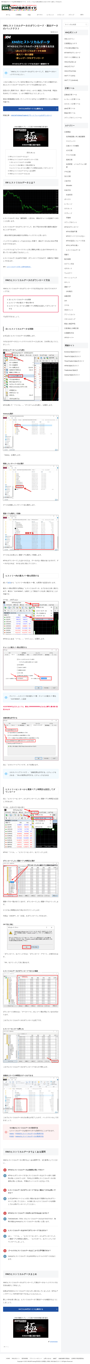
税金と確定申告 (69, 324)
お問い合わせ (47, 1358)
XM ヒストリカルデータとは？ (19, 156)
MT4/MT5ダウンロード (72, 53)
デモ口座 (67, 172)
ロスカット (68, 208)
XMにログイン (69, 39)
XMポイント (68, 310)
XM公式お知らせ (70, 62)
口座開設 (67, 132)
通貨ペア (67, 287)
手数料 (68, 218)
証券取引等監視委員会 (77, 1358)
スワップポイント (70, 222)
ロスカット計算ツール (72, 104)
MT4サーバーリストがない (75, 236)
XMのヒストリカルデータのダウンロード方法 (23, 159)
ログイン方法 (69, 264)
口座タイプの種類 (72, 146)
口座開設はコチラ (70, 43)
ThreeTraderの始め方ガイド (74, 361)
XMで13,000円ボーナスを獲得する (30, 109)
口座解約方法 (69, 333)
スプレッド (68, 213)
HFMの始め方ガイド (71, 366)
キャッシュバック (70, 278)
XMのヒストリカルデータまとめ (19, 173)
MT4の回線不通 (71, 231)
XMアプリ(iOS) (69, 76)
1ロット (67, 282)
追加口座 (69, 159)
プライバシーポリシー (36, 1358)
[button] (86, 24)
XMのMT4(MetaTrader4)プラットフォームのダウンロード (31, 115)
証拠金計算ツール (70, 95)
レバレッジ (68, 204)
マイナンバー (71, 141)
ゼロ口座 (69, 150)
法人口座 (67, 176)
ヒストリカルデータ (73, 250)
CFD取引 (69, 291)
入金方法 (67, 181)
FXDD (11, 1136)
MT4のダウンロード (71, 227)
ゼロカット (68, 268)
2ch (65, 301)
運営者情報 (25, 1358)
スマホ (66, 305)
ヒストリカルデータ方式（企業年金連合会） (19, 266)
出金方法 (67, 190)
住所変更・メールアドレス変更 (76, 165)
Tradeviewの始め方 (71, 370)
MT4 (9, 583)
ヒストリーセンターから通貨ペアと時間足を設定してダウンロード (32, 168)
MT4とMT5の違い (72, 245)
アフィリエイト (69, 314)
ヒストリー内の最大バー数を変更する (23, 165)
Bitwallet (69, 185)
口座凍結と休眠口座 (71, 328)
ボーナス (67, 199)
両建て (66, 254)
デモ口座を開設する (71, 48)
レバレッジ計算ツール (72, 99)
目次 (28, 152)
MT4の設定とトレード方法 (75, 241)
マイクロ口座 (71, 155)
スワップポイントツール (73, 118)
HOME (8, 1358)
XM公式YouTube (70, 71)
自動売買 (67, 296)
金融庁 (55, 1358)
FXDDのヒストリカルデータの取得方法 (29, 1133)
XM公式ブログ (69, 66)
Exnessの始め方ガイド (72, 352)
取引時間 (67, 259)
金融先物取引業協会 (64, 1358)
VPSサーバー (69, 337)
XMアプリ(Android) (71, 80)
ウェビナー (68, 273)
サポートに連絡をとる (72, 57)
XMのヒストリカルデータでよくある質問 (22, 171)
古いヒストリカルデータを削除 (21, 162)
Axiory (11, 1133)
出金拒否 (69, 195)
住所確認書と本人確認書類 (75, 136)
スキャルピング (69, 319)
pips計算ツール (69, 108)
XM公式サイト (16, 1358)
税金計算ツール (69, 113)
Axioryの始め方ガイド (72, 375)
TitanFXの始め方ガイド (72, 356)
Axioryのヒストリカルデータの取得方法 (29, 1136)
